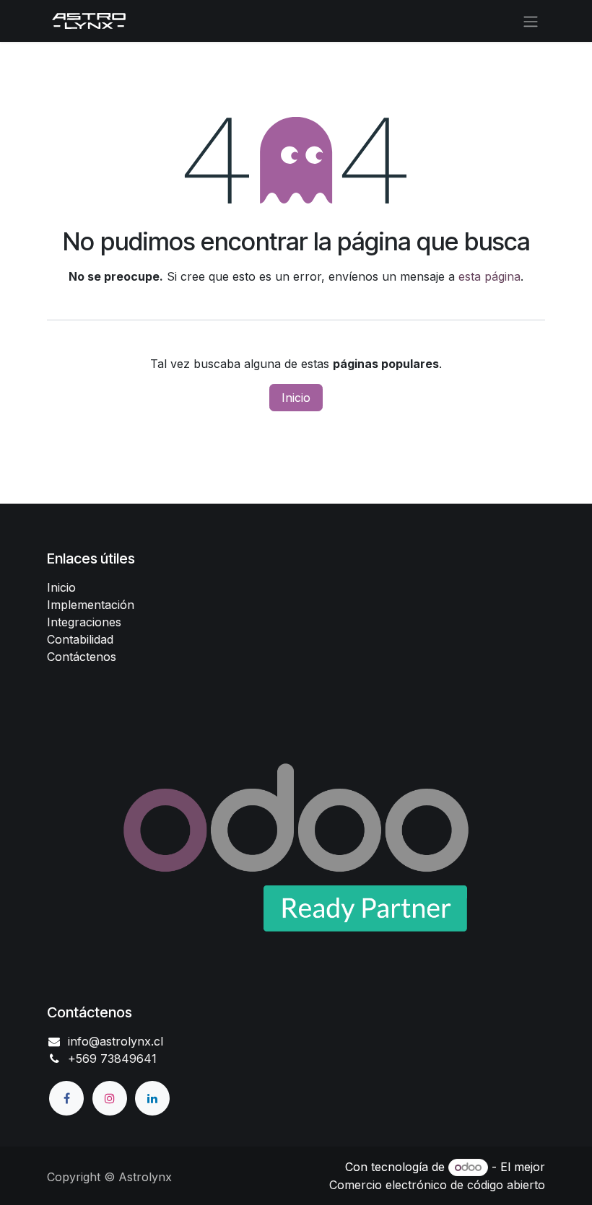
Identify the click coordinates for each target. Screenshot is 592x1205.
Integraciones (84, 622)
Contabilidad (80, 639)
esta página (489, 276)
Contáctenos (81, 656)
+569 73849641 (112, 1058)
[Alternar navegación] (530, 21)
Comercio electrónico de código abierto (437, 1185)
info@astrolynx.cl (115, 1041)
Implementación (90, 604)
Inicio (296, 397)
